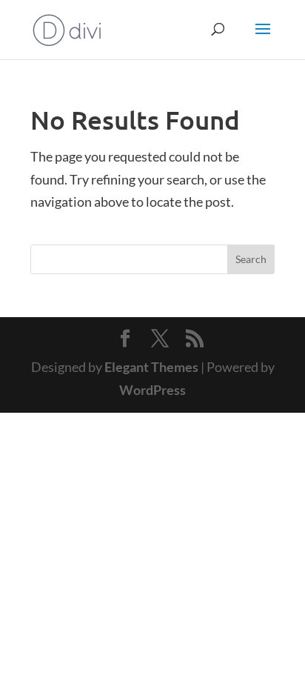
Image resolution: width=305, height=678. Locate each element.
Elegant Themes (151, 367)
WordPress (152, 390)
